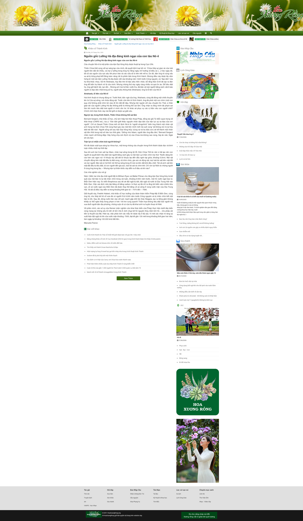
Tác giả (87, 490)
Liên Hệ (202, 494)
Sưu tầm (110, 494)
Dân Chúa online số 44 (196, 39)
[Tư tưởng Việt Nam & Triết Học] (92, 39)
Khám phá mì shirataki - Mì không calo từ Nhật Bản (198, 296)
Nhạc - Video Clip (205, 502)
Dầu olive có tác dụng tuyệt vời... (191, 235)
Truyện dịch (88, 498)
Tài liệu (155, 494)
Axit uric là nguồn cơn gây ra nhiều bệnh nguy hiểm (198, 227)
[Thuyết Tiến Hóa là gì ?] (197, 118)
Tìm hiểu (156, 502)
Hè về (179, 337)
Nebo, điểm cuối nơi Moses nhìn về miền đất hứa (104, 243)
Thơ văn (86, 494)
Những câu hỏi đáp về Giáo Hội (190, 146)
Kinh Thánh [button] (140, 33)
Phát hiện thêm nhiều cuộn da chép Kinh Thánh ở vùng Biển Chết (110, 264)
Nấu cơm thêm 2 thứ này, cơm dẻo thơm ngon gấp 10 (196, 273)
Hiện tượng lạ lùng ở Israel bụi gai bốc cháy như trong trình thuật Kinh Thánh (115, 251)
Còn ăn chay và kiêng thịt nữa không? (193, 142)
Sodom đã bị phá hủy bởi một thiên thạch (102, 255)
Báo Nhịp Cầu (186, 48)
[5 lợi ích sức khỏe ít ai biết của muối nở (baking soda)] (197, 181)
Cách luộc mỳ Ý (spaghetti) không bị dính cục (196, 300)
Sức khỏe (184, 164)
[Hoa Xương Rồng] (87, 33)
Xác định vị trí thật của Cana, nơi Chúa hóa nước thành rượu (109, 259)
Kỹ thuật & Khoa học (166, 33)
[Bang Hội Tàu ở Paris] (209, 39)
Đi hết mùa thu (184, 362)
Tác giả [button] (95, 33)
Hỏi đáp (153, 33)
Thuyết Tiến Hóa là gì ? (185, 134)
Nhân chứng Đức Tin (137, 494)
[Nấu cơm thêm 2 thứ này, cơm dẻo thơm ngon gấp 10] (197, 257)
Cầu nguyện (197, 33)
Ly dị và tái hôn (184, 159)
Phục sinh (183, 346)
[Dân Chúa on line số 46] (137, 39)
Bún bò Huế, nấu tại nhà (188, 281)
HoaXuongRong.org (114, 513)
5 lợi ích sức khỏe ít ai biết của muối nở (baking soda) (196, 197)
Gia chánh (185, 240)
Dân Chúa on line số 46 (160, 39)
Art (181, 305)
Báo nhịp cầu (145, 39)
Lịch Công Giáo (187, 70)
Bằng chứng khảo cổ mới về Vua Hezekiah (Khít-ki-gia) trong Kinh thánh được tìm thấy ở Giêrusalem (123, 239)
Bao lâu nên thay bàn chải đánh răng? (193, 219)
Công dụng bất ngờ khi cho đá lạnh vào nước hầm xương (196, 286)
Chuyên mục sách (102, 39)
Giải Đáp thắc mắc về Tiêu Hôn (190, 151)
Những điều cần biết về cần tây (190, 292)
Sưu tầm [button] (127, 33)
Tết (180, 354)
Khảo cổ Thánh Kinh (97, 48)
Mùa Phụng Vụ (135, 502)
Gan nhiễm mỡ (184, 231)
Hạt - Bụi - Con (184, 350)
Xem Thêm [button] (128, 278)
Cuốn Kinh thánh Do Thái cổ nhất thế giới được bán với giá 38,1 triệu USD (114, 235)
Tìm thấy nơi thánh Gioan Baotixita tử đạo (102, 247)
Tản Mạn (156, 490)
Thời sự (215, 39)
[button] (205, 33)
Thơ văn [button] (105, 33)
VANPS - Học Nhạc (90, 505)
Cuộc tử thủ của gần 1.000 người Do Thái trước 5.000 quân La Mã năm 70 (114, 268)
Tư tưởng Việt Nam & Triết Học (121, 39)
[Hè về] (197, 322)
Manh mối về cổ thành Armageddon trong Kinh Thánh (106, 272)
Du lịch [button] (117, 33)
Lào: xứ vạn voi (183, 33)
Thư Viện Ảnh (203, 498)
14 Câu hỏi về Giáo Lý (187, 155)
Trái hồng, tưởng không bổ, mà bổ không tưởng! (196, 223)
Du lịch (178, 494)
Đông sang (183, 358)
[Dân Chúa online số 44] (173, 39)
